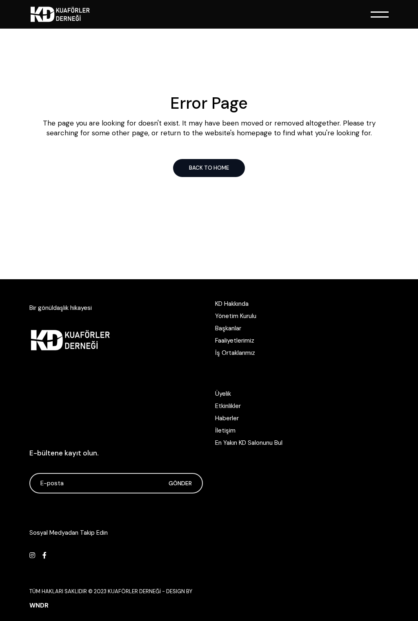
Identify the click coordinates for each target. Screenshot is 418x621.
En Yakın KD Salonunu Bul (248, 443)
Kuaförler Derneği (134, 591)
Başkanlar (228, 328)
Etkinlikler (228, 406)
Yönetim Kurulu (235, 316)
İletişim (225, 430)
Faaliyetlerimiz (234, 340)
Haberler (227, 418)
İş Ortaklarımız (235, 353)
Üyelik (223, 394)
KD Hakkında (232, 304)
